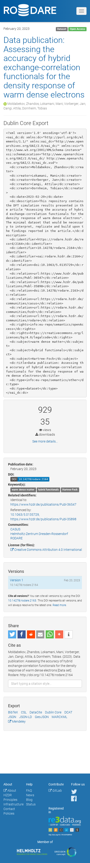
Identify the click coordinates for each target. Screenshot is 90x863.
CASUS (15, 529)
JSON (12, 717)
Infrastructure (13, 804)
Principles (10, 800)
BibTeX (13, 712)
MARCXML (59, 717)
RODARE (16, 538)
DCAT (68, 712)
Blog (29, 800)
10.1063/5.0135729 (24, 514)
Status (31, 804)
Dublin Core (53, 712)
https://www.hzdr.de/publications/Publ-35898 (43, 519)
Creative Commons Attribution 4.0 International (48, 549)
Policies (8, 813)
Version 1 (16, 580)
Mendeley (18, 721)
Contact (9, 809)
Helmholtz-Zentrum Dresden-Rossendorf (39, 534)
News (30, 795)
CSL (24, 712)
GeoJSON (42, 717)
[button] (12, 634)
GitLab (57, 790)
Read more (59, 605)
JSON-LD (25, 717)
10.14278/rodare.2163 (22, 600)
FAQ (29, 790)
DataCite (36, 712)
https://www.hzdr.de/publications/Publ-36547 (43, 504)
